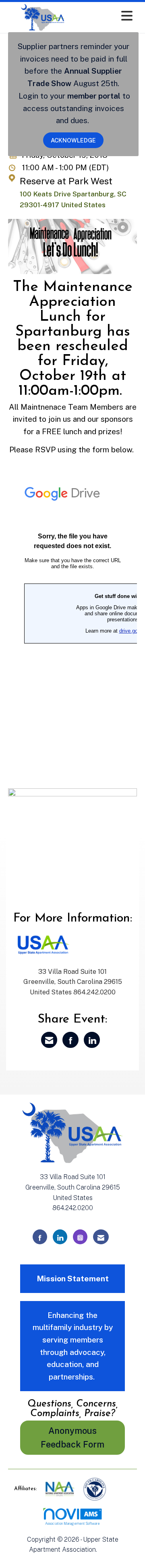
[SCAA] (94, 1488)
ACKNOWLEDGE (73, 140)
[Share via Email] (49, 1040)
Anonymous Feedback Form (72, 1437)
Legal (107, 1549)
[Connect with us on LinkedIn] (60, 1236)
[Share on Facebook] (70, 1040)
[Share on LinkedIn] (92, 1040)
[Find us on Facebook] (40, 1236)
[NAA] (60, 1488)
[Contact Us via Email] (101, 1236)
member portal (93, 95)
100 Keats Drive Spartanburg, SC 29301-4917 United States (73, 199)
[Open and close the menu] (108, 16)
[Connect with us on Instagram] (80, 1236)
